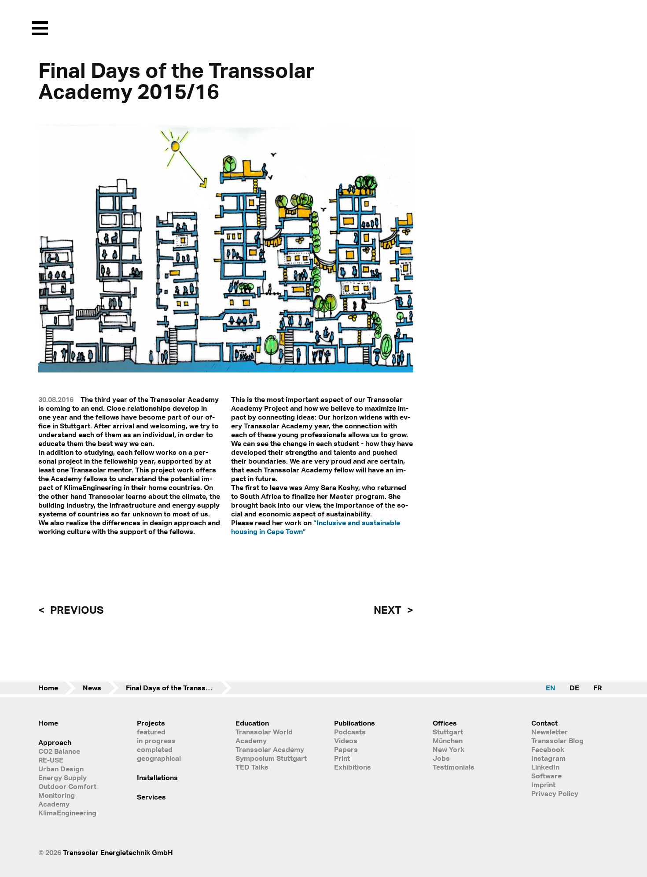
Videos (345, 740)
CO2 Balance (59, 751)
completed (155, 749)
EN (550, 687)
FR (597, 687)
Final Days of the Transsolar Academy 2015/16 (179, 687)
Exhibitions (352, 767)
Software (546, 775)
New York (448, 749)
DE (574, 687)
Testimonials (453, 767)
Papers (346, 749)
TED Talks (251, 767)
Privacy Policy (554, 793)
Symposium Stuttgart (271, 758)
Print (342, 758)
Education (252, 723)
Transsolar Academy (269, 749)
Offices (445, 723)
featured (151, 731)
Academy (54, 804)
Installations (157, 777)
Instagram (548, 758)
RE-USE (50, 759)
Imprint (543, 784)
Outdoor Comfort (67, 786)
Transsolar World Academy (264, 736)
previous (75, 609)
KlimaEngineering (67, 812)
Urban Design (61, 768)
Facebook (547, 749)
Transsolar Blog (557, 740)
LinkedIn (545, 767)
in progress (156, 740)
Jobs (441, 758)
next (389, 609)
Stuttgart (448, 731)
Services (151, 796)
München (448, 740)
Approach (54, 742)
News (92, 687)
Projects (151, 723)
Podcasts (350, 731)
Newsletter (549, 731)
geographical (159, 758)
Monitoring (56, 795)
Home (48, 687)
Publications (354, 723)
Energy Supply (62, 777)
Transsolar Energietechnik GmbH (118, 852)
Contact (544, 723)
